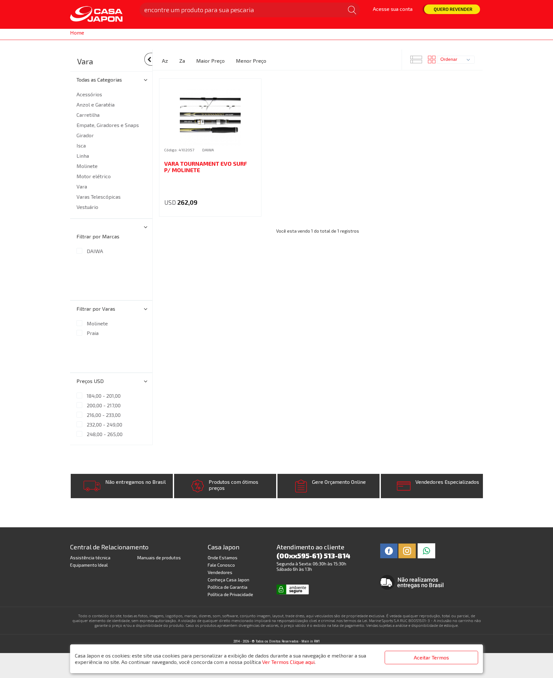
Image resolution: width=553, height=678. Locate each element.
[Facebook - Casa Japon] (389, 550)
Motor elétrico (93, 176)
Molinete (87, 166)
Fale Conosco (221, 565)
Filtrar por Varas (95, 309)
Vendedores (220, 572)
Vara (85, 61)
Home (77, 32)
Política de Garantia (227, 587)
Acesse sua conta (393, 9)
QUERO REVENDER (453, 9)
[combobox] (456, 60)
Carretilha (88, 115)
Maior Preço (210, 61)
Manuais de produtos (159, 557)
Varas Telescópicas (98, 197)
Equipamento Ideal (89, 565)
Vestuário (87, 207)
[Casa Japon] (101, 14)
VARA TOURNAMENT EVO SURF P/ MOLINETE (205, 166)
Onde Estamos (222, 557)
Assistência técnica (90, 557)
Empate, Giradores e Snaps (107, 125)
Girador (85, 135)
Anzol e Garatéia (95, 104)
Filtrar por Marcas (97, 236)
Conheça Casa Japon (228, 579)
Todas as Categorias (99, 79)
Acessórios (89, 94)
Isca (81, 145)
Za (182, 61)
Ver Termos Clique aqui (288, 662)
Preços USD (90, 381)
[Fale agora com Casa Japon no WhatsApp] (426, 550)
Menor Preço (251, 61)
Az (165, 61)
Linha (82, 156)
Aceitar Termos (431, 657)
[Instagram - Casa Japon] (407, 550)
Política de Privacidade (230, 594)
